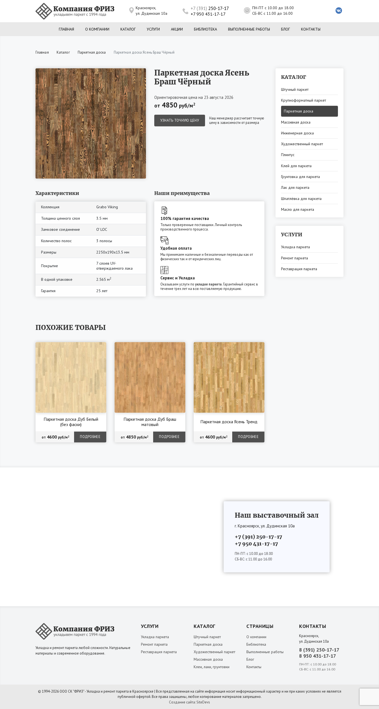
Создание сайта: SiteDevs (189, 702)
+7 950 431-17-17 (208, 14)
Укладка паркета (295, 246)
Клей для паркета (296, 165)
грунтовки (221, 666)
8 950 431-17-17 (317, 656)
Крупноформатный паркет (303, 100)
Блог (285, 29)
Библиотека (205, 29)
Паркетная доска (92, 52)
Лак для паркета (295, 187)
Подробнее (90, 436)
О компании (97, 29)
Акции (177, 29)
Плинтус (287, 154)
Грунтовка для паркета (300, 176)
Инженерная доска (297, 133)
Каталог (128, 29)
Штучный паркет (295, 89)
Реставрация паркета (299, 268)
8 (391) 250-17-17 (319, 650)
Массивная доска (295, 122)
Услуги (153, 29)
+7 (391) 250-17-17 (258, 536)
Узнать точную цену (179, 120)
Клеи (198, 666)
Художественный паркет (302, 143)
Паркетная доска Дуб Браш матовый (149, 422)
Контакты (310, 29)
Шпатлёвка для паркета (301, 198)
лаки (207, 666)
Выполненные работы (249, 29)
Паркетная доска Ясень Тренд (228, 421)
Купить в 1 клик (88, 347)
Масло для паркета (297, 209)
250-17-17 (210, 8)
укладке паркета (208, 284)
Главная (66, 29)
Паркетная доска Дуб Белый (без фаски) (71, 422)
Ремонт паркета (294, 257)
